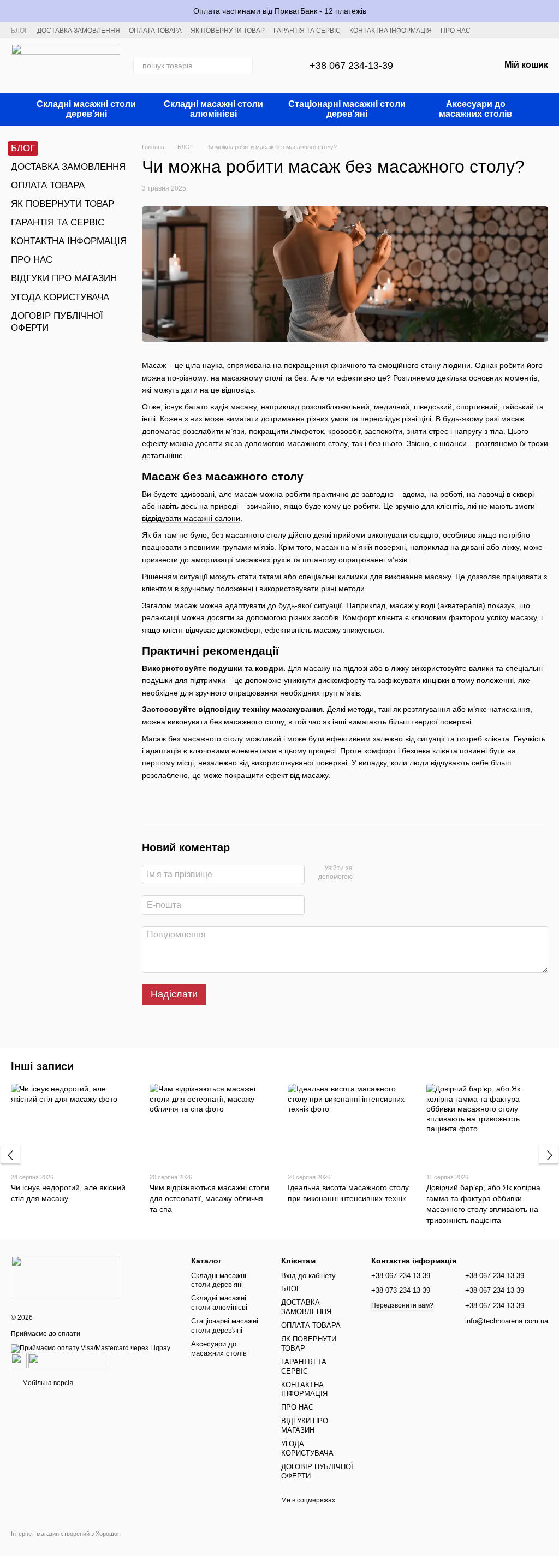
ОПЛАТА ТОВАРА (155, 30)
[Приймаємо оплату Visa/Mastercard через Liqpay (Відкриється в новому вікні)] (90, 1348)
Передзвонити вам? (402, 1305)
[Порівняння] (434, 65)
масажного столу (317, 443)
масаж (185, 605)
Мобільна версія (47, 1383)
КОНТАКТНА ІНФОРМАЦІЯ (390, 30)
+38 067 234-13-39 (351, 65)
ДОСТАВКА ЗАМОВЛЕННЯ (78, 30)
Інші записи (42, 1066)
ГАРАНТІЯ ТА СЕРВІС (307, 30)
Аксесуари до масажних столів (475, 108)
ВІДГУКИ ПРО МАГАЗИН (64, 278)
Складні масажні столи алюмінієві (213, 108)
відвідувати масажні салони (191, 518)
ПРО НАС (456, 30)
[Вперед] (548, 1155)
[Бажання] (463, 65)
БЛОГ (19, 30)
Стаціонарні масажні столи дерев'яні (347, 108)
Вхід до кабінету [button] (308, 1276)
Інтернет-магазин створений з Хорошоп (66, 1533)
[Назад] (10, 1155)
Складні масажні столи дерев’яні (86, 108)
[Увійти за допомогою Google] (364, 873)
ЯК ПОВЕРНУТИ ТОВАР (228, 30)
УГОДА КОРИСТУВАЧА (60, 297)
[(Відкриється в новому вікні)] (19, 1360)
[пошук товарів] (244, 65)
